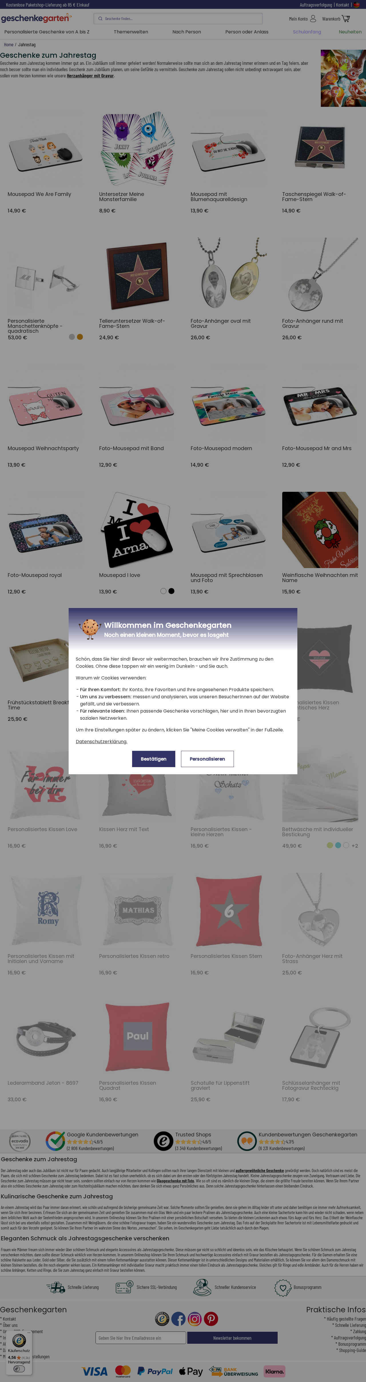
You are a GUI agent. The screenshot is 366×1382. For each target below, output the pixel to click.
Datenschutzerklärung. (101, 741)
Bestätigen (153, 759)
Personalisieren (207, 759)
